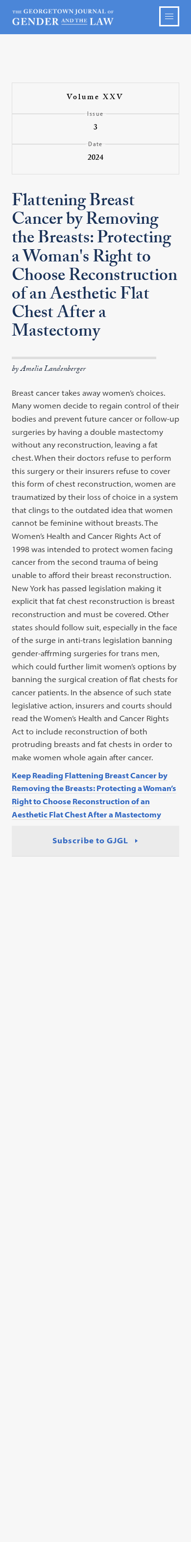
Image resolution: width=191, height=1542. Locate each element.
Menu (169, 16)
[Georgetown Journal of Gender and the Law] (96, 17)
